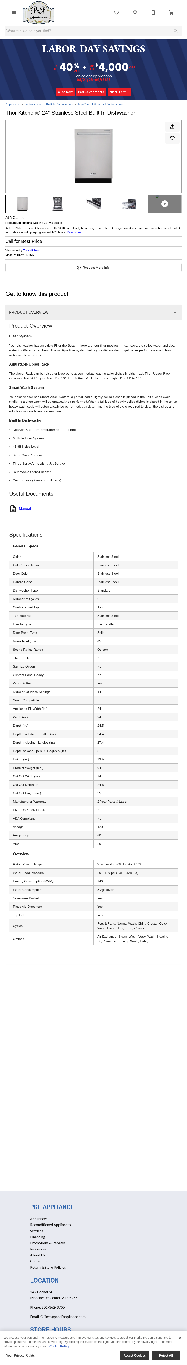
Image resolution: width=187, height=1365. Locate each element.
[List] (116, 12)
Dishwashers (33, 104)
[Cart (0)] (171, 12)
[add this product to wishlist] (172, 138)
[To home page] (39, 12)
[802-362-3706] (153, 12)
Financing (37, 1237)
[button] (13, 12)
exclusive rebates (91, 92)
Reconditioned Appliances (50, 1224)
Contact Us (39, 1261)
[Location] (135, 12)
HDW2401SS (25, 255)
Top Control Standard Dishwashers (100, 104)
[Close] (180, 1338)
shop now (65, 92)
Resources (38, 1249)
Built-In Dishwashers (59, 104)
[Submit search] (176, 31)
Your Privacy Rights (20, 1355)
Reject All (166, 1355)
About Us (37, 1255)
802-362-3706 (53, 1307)
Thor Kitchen (31, 250)
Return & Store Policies (48, 1267)
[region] (93, 1348)
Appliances (12, 104)
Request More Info (96, 267)
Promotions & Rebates (47, 1243)
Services (36, 1230)
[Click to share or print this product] (172, 127)
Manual (25, 508)
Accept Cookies (135, 1355)
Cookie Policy (59, 1346)
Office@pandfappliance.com (63, 1316)
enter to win (119, 92)
